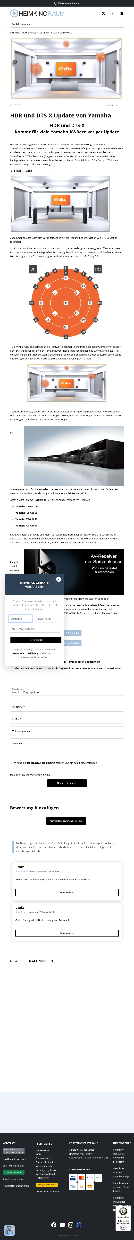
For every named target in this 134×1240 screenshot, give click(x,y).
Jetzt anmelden (36, 640)
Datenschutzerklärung (26, 653)
